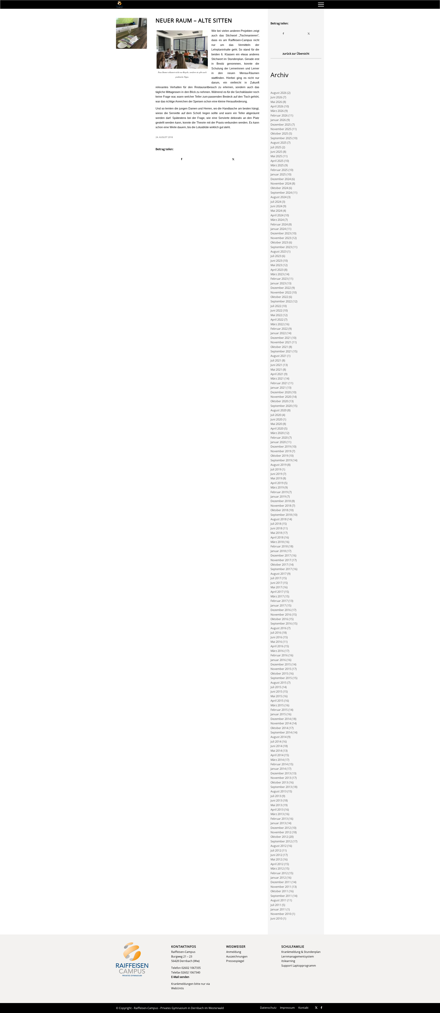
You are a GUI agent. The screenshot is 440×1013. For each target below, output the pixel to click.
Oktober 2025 (279, 133)
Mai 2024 (276, 211)
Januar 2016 (278, 660)
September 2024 (281, 192)
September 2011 (281, 896)
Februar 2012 (279, 873)
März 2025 (277, 165)
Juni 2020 (276, 419)
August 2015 (279, 682)
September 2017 (281, 569)
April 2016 (277, 646)
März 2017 (277, 596)
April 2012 (277, 864)
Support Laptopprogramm (298, 965)
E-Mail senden (180, 977)
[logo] (119, 4)
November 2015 (281, 669)
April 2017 (277, 592)
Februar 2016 (279, 655)
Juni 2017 (276, 583)
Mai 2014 (276, 751)
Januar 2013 (278, 823)
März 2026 (277, 111)
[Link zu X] (316, 1007)
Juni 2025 (276, 152)
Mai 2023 (276, 265)
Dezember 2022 (281, 288)
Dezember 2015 (281, 664)
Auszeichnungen (237, 956)
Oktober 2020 (279, 401)
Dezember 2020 (281, 392)
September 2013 (281, 787)
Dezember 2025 (281, 124)
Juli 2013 (276, 796)
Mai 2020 (276, 424)
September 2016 (281, 623)
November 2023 (281, 238)
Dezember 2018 (281, 501)
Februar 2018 (279, 546)
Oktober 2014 (279, 728)
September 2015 (281, 678)
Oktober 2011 (279, 891)
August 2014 (279, 737)
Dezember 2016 (281, 610)
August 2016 (279, 628)
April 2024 (277, 215)
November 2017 (281, 560)
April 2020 (277, 428)
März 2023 (277, 274)
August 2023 (279, 251)
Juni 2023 (276, 261)
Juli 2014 (276, 741)
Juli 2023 (276, 256)
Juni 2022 (276, 310)
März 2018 (277, 542)
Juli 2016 (276, 632)
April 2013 (277, 809)
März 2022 (277, 324)
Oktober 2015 (279, 673)
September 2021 (281, 351)
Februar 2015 (279, 710)
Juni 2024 (276, 206)
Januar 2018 (278, 551)
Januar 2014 (278, 769)
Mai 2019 (276, 478)
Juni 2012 (276, 855)
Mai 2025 (276, 156)
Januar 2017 (278, 605)
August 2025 (279, 142)
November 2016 (281, 614)
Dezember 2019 (281, 446)
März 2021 (277, 378)
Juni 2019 (276, 474)
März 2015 (277, 705)
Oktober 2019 (279, 456)
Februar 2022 (279, 329)
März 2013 (277, 814)
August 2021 (279, 356)
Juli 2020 (276, 415)
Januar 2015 (278, 714)
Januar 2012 (278, 878)
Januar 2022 (278, 333)
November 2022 (281, 292)
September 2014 (281, 732)
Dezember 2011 (281, 882)
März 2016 (277, 651)
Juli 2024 (276, 202)
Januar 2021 (278, 387)
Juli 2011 (276, 905)
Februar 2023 (279, 279)
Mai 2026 (276, 102)
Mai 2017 (276, 587)
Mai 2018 (276, 533)
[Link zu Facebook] (321, 1007)
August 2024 (279, 197)
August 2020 (279, 410)
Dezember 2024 (281, 179)
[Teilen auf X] (233, 159)
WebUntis (177, 988)
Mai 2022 (276, 315)
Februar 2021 (279, 383)
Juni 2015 (276, 691)
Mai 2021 (276, 369)
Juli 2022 (276, 306)
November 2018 (281, 506)
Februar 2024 (279, 224)
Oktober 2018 (279, 510)
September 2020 (281, 406)
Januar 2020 (278, 442)
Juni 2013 (276, 800)
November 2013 (281, 778)
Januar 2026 (278, 120)
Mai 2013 (276, 805)
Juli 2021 (276, 360)
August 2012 (279, 846)
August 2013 (279, 791)
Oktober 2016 (279, 619)
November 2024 (281, 183)
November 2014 (281, 723)
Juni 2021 (276, 365)
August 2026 (279, 93)
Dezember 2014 (281, 719)
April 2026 (277, 106)
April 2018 (277, 537)
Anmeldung (233, 952)
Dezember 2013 (281, 773)
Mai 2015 (276, 696)
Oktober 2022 (279, 297)
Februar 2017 (279, 601)
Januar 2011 (278, 909)
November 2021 (281, 342)
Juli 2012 (276, 850)
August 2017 (279, 574)
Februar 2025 (279, 170)
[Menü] (320, 4)
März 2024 (277, 220)
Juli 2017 (276, 578)
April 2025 (277, 161)
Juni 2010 (276, 918)
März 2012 (277, 868)
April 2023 (277, 270)
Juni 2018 (276, 528)
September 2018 (281, 515)
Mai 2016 (276, 642)
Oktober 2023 (279, 242)
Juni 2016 (276, 637)
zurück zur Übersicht (296, 53)
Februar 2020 (279, 437)
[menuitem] (320, 4)
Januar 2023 (278, 283)
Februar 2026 (279, 115)
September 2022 (281, 301)
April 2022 (277, 319)
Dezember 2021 (281, 338)
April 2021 (277, 374)
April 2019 (277, 483)
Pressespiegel (235, 961)
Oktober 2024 (279, 188)
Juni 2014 (276, 746)
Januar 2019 (278, 496)
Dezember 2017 (281, 555)
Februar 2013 (279, 819)
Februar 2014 (279, 764)
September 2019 (281, 460)
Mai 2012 (276, 859)
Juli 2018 (276, 524)
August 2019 (279, 465)
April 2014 (277, 755)
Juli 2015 (276, 687)
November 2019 (281, 451)
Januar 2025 (278, 174)
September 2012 (281, 841)
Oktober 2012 (279, 837)
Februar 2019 (279, 492)
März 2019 (277, 487)
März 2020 (277, 433)
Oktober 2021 (279, 347)
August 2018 (279, 519)
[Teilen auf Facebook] (181, 159)
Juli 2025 (276, 147)
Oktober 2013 (279, 782)
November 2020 (281, 397)
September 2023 (281, 247)
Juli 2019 (276, 469)
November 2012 (281, 832)
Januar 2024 (278, 229)
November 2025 (281, 129)
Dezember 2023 (281, 233)
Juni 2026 (276, 97)
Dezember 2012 (281, 828)
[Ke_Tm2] (131, 33)
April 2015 (277, 701)
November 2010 (281, 914)
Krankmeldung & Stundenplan (301, 952)
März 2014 (277, 760)
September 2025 (281, 138)
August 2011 (279, 900)
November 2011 (281, 887)
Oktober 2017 (279, 564)
